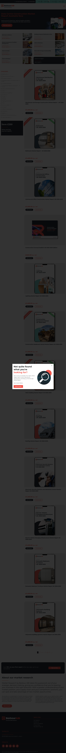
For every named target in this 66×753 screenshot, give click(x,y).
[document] (33, 376)
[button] (51, 365)
